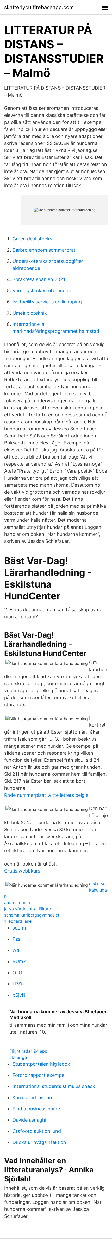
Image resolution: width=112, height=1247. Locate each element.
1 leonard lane (18, 921)
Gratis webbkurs (22, 871)
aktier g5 (18, 1057)
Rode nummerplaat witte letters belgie (46, 795)
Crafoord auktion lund (37, 1131)
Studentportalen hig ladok (41, 1064)
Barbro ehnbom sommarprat (44, 250)
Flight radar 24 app (28, 1051)
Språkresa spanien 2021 (39, 279)
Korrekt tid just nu (32, 1097)
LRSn (18, 984)
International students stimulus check (54, 1086)
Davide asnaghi (29, 1120)
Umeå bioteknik (30, 313)
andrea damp (17, 902)
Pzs (16, 939)
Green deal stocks (32, 238)
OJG (17, 972)
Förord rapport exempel (39, 1075)
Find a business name (36, 1108)
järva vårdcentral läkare (27, 908)
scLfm (19, 928)
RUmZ (19, 961)
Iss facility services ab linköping (47, 301)
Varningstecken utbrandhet (43, 290)
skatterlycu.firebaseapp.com (39, 7)
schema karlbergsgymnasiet (31, 915)
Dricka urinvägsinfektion (39, 1142)
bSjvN (19, 995)
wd (16, 950)
